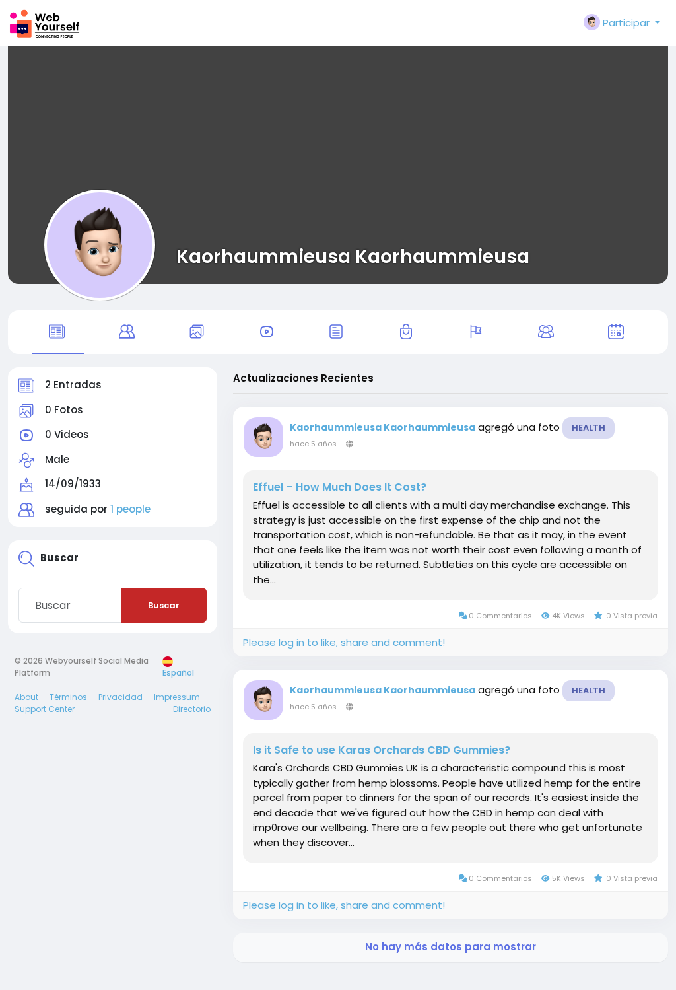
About (26, 697)
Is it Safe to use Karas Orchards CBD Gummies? (381, 750)
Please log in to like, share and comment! (344, 642)
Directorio (192, 709)
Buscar (164, 605)
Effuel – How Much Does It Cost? (339, 487)
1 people (130, 509)
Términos (68, 697)
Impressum (177, 697)
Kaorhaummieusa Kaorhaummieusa (352, 256)
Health (588, 427)
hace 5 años (313, 444)
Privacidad (120, 697)
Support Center (45, 709)
